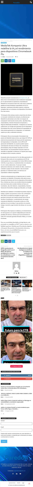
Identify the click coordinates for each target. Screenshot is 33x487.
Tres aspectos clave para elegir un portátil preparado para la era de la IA (5, 289)
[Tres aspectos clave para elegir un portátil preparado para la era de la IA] (6, 283)
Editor (3, 56)
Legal (23, 482)
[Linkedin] (6, 60)
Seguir (29, 375)
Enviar (4, 441)
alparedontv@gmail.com (19, 470)
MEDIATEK (8, 235)
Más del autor (23, 277)
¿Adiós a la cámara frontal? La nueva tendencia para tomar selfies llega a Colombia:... (15, 408)
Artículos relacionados (12, 277)
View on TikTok (17, 366)
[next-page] (17, 295)
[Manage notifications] (29, 483)
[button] (16, 316)
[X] (13, 60)
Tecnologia (6, 40)
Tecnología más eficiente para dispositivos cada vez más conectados (26, 289)
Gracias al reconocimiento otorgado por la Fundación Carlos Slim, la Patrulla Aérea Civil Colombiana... (15, 387)
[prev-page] (15, 295)
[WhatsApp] (2, 60)
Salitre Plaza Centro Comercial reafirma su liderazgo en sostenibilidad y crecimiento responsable (16, 401)
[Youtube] (19, 273)
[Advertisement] (16, 21)
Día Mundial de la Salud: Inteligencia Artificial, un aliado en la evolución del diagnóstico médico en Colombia (25, 252)
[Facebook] (9, 60)
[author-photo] (16, 266)
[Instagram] (14, 273)
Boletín (18, 482)
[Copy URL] (17, 60)
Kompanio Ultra (23, 97)
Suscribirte (28, 378)
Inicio (2, 40)
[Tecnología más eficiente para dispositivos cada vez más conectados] (27, 283)
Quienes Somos (12, 482)
